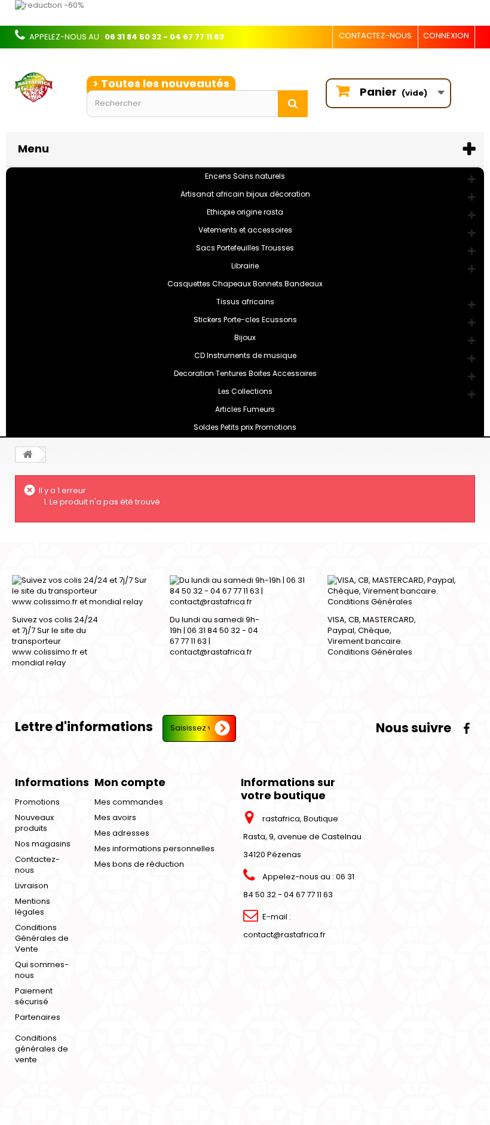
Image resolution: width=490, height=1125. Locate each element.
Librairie (245, 266)
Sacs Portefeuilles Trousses (245, 248)
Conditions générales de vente (41, 1048)
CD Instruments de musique (245, 355)
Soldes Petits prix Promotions (245, 427)
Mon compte (130, 782)
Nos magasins (43, 843)
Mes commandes (128, 802)
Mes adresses (121, 833)
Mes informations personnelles (154, 848)
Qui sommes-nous (42, 970)
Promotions (37, 802)
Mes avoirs (115, 817)
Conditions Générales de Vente (42, 938)
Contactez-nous (375, 35)
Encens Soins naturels (245, 176)
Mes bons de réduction (139, 864)
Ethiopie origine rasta (245, 212)
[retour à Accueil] (27, 454)
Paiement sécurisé (34, 996)
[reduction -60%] (245, 13)
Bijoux (245, 337)
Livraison (31, 885)
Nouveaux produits (34, 823)
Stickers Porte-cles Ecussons (245, 319)
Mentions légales (32, 906)
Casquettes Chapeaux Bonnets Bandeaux (245, 284)
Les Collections (245, 391)
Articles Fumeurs (245, 409)
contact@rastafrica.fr (284, 934)
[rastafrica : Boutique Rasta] (42, 87)
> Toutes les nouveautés (161, 83)
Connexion (446, 35)
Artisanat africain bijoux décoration (245, 194)
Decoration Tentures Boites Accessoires (245, 373)
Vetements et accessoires (245, 230)
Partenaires (37, 1017)
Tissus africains (245, 301)
